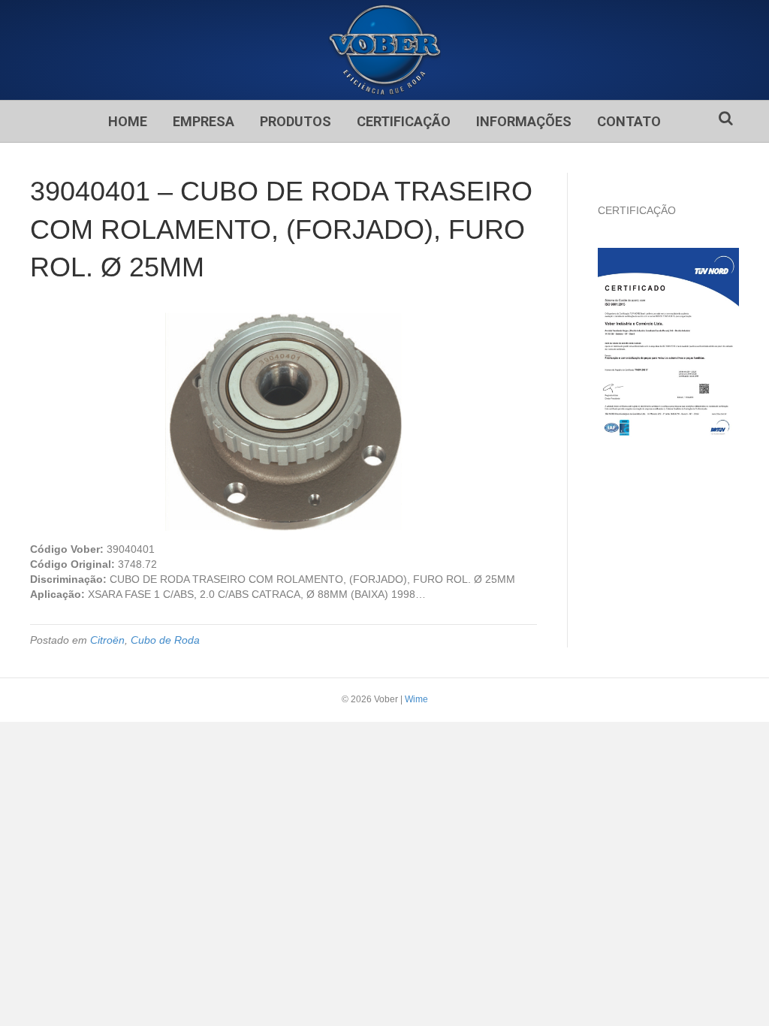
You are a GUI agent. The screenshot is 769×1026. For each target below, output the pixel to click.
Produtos (295, 121)
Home (127, 121)
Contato (629, 121)
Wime (416, 699)
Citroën (107, 640)
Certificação (404, 121)
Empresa (203, 121)
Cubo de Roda (165, 640)
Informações (523, 121)
